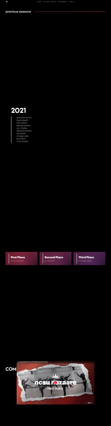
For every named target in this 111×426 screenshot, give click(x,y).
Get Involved (46, 1)
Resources (53, 1)
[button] (39, 2)
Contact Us (71, 1)
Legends (39, 1)
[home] (7, 1)
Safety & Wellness (62, 1)
